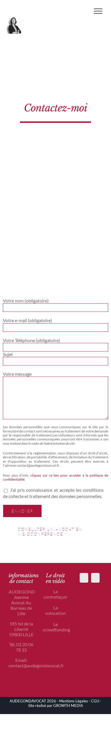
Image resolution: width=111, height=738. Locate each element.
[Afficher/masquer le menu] (98, 11)
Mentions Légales (73, 701)
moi (79, 108)
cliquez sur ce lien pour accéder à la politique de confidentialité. (55, 477)
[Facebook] (84, 578)
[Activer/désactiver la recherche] (81, 11)
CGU (95, 701)
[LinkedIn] (95, 578)
